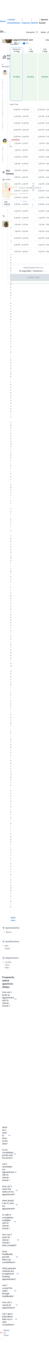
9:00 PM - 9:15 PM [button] (21, 252)
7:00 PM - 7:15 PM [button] (21, 225)
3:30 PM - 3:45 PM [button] (21, 177)
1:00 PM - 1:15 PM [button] (21, 143)
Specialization (12, 928)
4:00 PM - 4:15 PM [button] (21, 184)
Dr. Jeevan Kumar (5, 31)
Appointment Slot (23, 39)
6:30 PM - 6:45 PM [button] (21, 218)
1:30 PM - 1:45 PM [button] (21, 150)
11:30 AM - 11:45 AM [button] (21, 123)
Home (3, 21)
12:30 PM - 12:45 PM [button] (21, 137)
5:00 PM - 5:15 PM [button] (21, 198)
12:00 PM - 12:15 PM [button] (21, 130)
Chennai (26, 23)
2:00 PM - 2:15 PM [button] (21, 157)
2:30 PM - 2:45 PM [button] (21, 164)
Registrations (12, 958)
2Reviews (5, 65)
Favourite (30, 32)
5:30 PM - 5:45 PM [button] (21, 204)
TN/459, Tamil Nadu (8, 965)
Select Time (14, 104)
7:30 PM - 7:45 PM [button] (21, 231)
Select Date (14, 44)
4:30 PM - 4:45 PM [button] (21, 191)
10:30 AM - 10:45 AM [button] (21, 110)
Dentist (34, 23)
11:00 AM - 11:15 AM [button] (21, 116)
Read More (13, 919)
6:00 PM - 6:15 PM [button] (21, 211)
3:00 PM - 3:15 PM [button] (21, 170)
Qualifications (12, 941)
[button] (16, 74)
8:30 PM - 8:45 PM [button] (21, 245)
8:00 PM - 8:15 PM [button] (21, 238)
